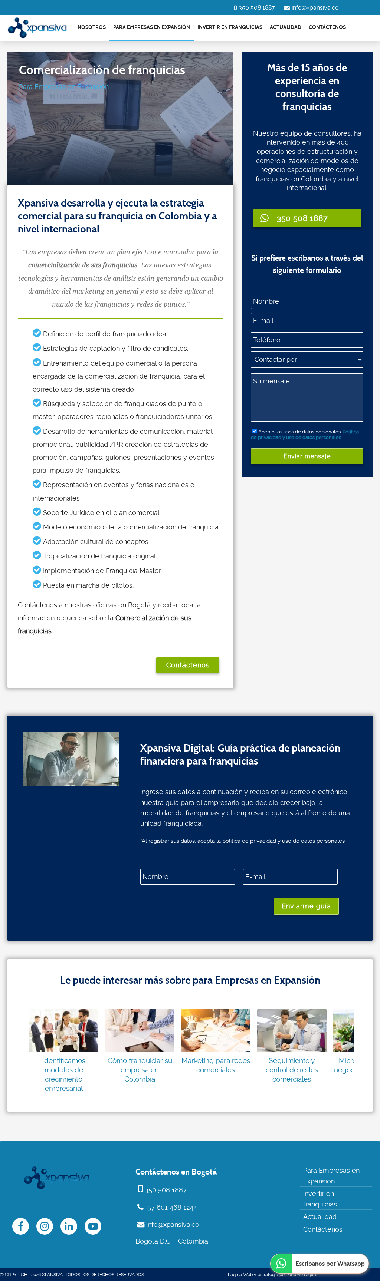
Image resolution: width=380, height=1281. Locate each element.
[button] (307, 218)
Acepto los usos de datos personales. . (305, 434)
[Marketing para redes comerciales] (215, 1030)
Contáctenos (327, 27)
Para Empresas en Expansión (151, 27)
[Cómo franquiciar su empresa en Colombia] (139, 1030)
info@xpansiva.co (315, 7)
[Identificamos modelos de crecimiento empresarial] (63, 1030)
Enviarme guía (306, 906)
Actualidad (285, 27)
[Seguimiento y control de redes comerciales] (292, 1030)
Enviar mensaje (307, 456)
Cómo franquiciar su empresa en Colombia (140, 1069)
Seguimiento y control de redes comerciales (292, 1069)
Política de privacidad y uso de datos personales (305, 434)
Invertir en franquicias (229, 27)
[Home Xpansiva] (37, 28)
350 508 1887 (257, 7)
